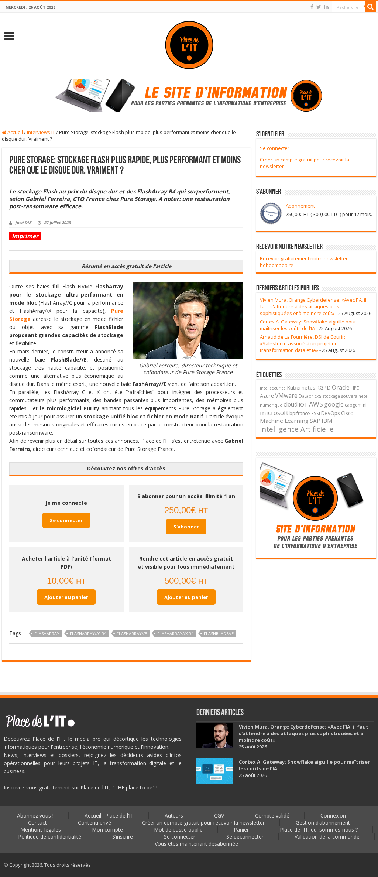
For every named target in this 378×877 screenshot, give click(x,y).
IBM (327, 420)
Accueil (14, 132)
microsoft (274, 412)
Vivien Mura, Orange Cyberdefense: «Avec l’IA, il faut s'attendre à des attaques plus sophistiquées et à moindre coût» (313, 306)
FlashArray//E (132, 633)
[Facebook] (312, 7)
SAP (315, 420)
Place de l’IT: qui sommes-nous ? (319, 829)
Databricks (310, 396)
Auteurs (174, 815)
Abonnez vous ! (35, 815)
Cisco (347, 413)
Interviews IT (41, 132)
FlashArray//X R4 (175, 633)
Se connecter (66, 520)
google (334, 404)
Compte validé (272, 815)
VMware (286, 395)
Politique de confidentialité (49, 836)
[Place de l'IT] (189, 44)
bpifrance (299, 413)
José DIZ (23, 222)
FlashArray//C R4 (88, 633)
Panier (241, 829)
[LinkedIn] (326, 7)
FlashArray (46, 633)
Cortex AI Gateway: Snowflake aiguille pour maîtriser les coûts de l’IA (308, 325)
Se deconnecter (245, 836)
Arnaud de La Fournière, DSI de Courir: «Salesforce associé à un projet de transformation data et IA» (302, 343)
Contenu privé (94, 822)
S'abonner (186, 526)
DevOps (330, 413)
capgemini (356, 405)
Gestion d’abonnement (323, 822)
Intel (264, 388)
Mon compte (107, 829)
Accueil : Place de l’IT (109, 815)
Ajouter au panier (66, 597)
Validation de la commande (327, 836)
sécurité (278, 388)
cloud (291, 404)
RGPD (323, 387)
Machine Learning (284, 420)
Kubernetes (301, 387)
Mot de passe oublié (178, 829)
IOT (303, 404)
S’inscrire (122, 836)
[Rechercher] (370, 6)
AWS (316, 404)
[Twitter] (319, 7)
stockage (331, 396)
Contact (37, 822)
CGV (219, 815)
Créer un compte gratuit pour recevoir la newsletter (203, 822)
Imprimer (25, 236)
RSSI (315, 413)
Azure (267, 395)
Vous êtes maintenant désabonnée (196, 843)
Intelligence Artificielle (297, 429)
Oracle (341, 387)
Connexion (333, 815)
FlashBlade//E (219, 633)
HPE (355, 388)
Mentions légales (40, 829)
